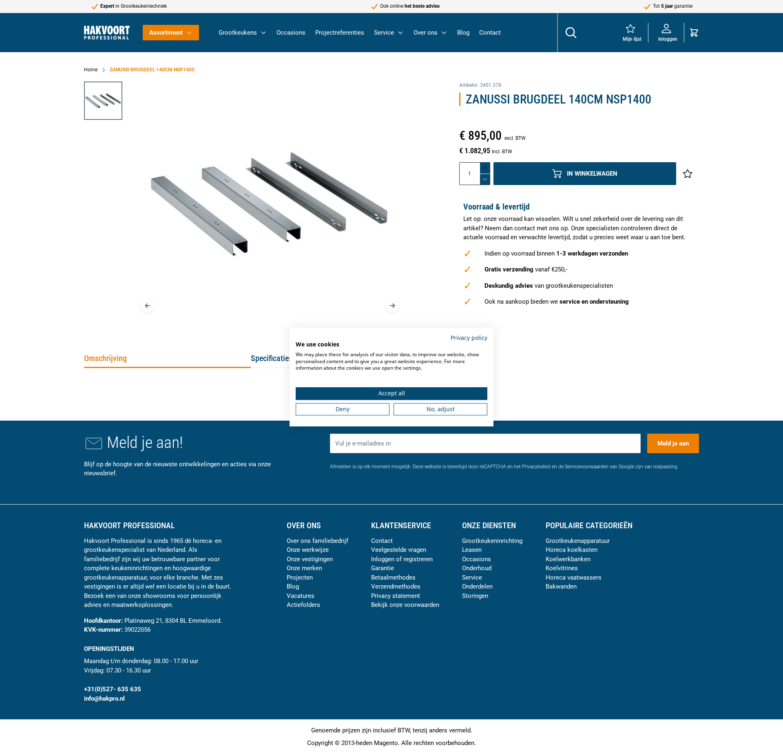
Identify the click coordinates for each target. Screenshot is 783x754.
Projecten (300, 577)
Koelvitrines (562, 568)
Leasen (472, 549)
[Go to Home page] (107, 32)
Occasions (290, 32)
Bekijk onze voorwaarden (405, 604)
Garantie (382, 568)
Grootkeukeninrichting (492, 541)
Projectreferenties (339, 32)
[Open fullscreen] (270, 204)
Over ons (426, 32)
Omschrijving (105, 358)
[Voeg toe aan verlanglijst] (687, 173)
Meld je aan (673, 443)
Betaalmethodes (393, 577)
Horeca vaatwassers (574, 577)
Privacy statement (395, 596)
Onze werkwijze (308, 549)
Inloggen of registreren (402, 559)
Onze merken (304, 568)
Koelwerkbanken (568, 559)
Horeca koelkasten (571, 549)
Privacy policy (469, 338)
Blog (463, 32)
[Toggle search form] (570, 32)
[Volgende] (392, 305)
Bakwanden (561, 586)
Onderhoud (476, 568)
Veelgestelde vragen (398, 549)
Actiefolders (303, 604)
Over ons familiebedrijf (317, 541)
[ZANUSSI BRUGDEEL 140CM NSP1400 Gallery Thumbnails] (103, 101)
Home (90, 70)
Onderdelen (477, 586)
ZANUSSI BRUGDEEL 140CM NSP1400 (152, 70)
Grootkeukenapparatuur (578, 541)
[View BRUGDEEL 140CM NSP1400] (103, 101)
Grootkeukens (238, 32)
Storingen (475, 596)
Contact (490, 32)
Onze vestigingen (310, 559)
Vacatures (300, 596)
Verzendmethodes (395, 586)
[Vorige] (147, 305)
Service (384, 32)
